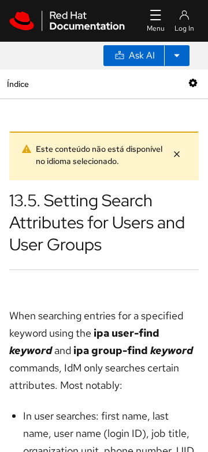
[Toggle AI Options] (177, 55)
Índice (17, 83)
